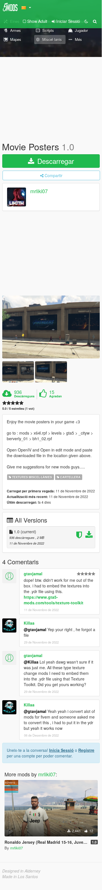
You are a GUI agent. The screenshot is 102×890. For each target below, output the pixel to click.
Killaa (29, 623)
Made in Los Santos (20, 876)
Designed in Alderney (21, 871)
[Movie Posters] (51, 327)
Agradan (55, 396)
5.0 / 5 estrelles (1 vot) (18, 408)
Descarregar (54, 161)
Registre (86, 750)
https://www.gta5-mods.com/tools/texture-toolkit (53, 599)
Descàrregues (24, 396)
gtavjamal (33, 573)
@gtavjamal (35, 629)
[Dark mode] (86, 21)
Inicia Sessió (61, 750)
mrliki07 (39, 191)
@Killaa (31, 662)
